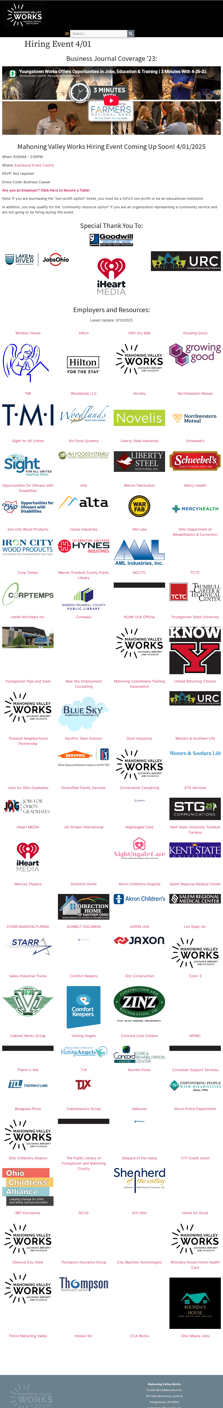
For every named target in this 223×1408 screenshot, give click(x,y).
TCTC (195, 572)
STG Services (195, 788)
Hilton (84, 333)
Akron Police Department (195, 1109)
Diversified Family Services (83, 788)
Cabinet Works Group (28, 1036)
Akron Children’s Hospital (139, 884)
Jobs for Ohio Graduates (28, 788)
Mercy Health (195, 485)
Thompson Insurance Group (83, 1262)
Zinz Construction (139, 976)
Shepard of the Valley (139, 1158)
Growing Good (195, 333)
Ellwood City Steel (28, 1262)
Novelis (139, 393)
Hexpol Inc (84, 1336)
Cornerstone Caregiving (139, 788)
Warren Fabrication (139, 485)
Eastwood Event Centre (34, 165)
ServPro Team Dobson (83, 738)
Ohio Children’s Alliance (28, 1158)
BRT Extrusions (27, 1213)
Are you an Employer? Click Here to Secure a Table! (46, 190)
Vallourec (139, 1109)
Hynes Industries (83, 529)
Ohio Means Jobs (195, 1336)
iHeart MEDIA (28, 827)
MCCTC (139, 572)
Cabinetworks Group (84, 1109)
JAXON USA (139, 926)
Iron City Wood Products (28, 529)
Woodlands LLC (84, 393)
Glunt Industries (139, 738)
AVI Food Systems (84, 441)
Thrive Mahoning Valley (28, 1336)
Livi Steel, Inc (195, 926)
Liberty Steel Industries (139, 441)
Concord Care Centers (139, 1036)
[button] (67, 34)
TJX (84, 1070)
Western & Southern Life (195, 738)
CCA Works (139, 1336)
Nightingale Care (139, 827)
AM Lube (139, 529)
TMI (28, 393)
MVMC (195, 1036)
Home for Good (195, 1213)
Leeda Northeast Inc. (28, 617)
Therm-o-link (28, 1070)
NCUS (84, 1213)
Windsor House (28, 333)
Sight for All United (28, 441)
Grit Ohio (139, 1213)
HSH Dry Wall (139, 333)
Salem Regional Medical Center (195, 884)
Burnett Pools (139, 1070)
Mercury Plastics (28, 884)
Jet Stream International (83, 827)
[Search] (130, 33)
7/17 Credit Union (195, 1158)
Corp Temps (28, 572)
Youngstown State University (195, 617)
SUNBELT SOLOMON (84, 926)
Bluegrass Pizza (28, 1109)
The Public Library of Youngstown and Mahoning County (83, 1163)
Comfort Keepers (83, 976)
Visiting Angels (83, 1036)
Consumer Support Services (195, 1070)
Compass (83, 617)
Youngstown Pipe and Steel (28, 681)
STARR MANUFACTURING (28, 926)
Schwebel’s (195, 441)
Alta (83, 485)
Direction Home (84, 884)
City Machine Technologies (139, 1262)
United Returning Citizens (195, 681)
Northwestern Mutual (195, 393)
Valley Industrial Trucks (28, 976)
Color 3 (195, 976)
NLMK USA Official (139, 617)
